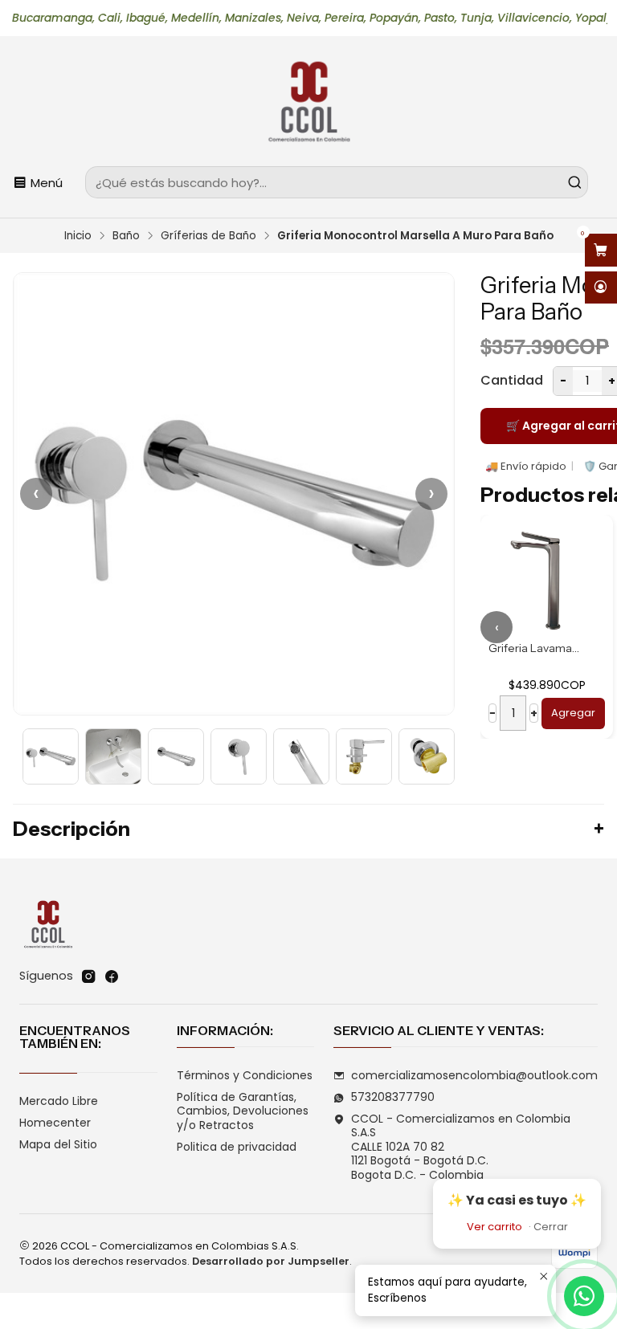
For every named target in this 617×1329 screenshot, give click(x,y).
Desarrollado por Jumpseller (270, 1261)
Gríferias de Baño (208, 236)
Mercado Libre (58, 1101)
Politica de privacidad (236, 1147)
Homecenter (55, 1123)
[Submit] (574, 182)
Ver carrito (494, 1226)
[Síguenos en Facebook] (112, 976)
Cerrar (550, 1226)
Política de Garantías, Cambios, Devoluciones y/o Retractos (242, 1111)
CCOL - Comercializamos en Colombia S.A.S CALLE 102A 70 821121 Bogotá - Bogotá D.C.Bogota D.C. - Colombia (460, 1147)
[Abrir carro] (601, 250)
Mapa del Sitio (58, 1144)
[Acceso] (601, 287)
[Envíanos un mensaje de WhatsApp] (584, 1296)
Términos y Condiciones (245, 1075)
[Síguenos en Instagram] (88, 976)
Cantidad (511, 380)
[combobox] (336, 182)
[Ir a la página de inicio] (308, 103)
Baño (126, 236)
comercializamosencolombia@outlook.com (474, 1075)
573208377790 (393, 1097)
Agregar (573, 712)
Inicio (78, 236)
